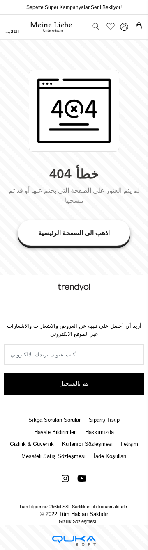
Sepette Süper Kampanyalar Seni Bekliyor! (74, 7)
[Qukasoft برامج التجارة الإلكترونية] (74, 541)
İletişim (129, 444)
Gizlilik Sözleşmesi (77, 521)
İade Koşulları (110, 456)
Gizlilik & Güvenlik (32, 444)
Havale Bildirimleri (55, 432)
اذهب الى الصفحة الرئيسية (74, 232)
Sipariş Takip (104, 420)
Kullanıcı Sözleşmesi (87, 444)
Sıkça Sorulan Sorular (54, 420)
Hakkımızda (99, 432)
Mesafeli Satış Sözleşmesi (53, 456)
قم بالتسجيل (74, 383)
